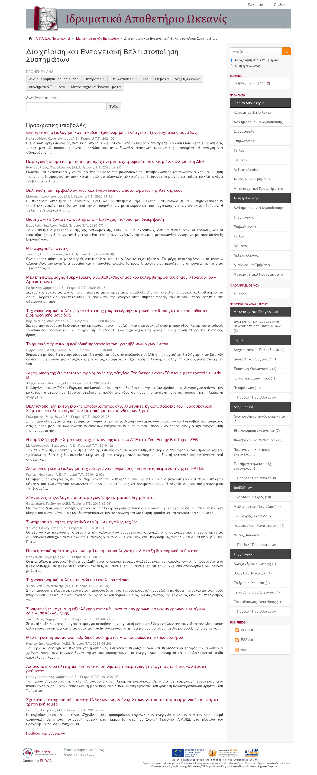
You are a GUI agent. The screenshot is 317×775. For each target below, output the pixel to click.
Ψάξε (113, 106)
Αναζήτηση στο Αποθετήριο (256, 60)
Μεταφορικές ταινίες (47, 248)
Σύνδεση (240, 293)
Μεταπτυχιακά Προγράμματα (96, 86)
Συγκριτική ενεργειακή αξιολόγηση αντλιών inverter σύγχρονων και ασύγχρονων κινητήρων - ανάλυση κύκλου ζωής (117, 611)
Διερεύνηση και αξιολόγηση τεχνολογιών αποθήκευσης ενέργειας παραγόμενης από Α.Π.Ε (115, 468)
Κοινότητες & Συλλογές (253, 112)
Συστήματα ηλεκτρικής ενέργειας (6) (252, 466)
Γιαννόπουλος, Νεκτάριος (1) (257, 601)
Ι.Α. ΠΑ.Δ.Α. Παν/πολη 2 (52, 38)
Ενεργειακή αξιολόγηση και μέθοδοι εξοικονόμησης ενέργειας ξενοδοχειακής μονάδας (111, 132)
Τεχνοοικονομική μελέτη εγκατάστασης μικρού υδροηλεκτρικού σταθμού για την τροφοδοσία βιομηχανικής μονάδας (116, 312)
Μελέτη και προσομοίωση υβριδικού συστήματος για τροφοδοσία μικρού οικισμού (104, 637)
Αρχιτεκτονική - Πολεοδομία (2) (259, 349)
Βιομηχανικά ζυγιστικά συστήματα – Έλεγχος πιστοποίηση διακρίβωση (95, 219)
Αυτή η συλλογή (247, 65)
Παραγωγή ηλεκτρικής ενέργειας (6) (252, 451)
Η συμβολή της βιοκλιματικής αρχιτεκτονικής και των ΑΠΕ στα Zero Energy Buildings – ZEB (112, 439)
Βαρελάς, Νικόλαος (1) (253, 573)
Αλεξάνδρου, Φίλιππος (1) (255, 563)
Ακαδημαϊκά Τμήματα (47, 86)
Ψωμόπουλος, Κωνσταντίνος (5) (259, 525)
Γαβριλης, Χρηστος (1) (252, 582)
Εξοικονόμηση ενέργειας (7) (257, 430)
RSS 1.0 (247, 629)
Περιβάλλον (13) (247, 387)
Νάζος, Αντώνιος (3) (250, 535)
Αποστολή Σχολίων (79, 754)
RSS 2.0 (247, 639)
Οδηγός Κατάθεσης (249, 83)
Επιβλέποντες (121, 78)
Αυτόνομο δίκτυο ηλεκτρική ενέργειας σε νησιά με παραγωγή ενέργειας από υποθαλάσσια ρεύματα (116, 668)
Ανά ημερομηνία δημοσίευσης (53, 78)
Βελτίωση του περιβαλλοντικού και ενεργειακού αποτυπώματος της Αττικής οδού (104, 190)
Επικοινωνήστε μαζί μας (84, 749)
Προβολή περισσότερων (45, 733)
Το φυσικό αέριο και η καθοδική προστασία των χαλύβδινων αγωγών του (97, 343)
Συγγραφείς (94, 78)
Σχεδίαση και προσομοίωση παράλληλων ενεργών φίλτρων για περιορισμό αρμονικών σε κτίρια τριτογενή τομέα (122, 701)
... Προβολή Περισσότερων (255, 397)
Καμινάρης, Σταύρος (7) (253, 516)
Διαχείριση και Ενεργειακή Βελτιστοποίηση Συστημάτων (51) (257, 326)
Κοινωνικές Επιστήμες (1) (254, 378)
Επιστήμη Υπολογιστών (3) (255, 368)
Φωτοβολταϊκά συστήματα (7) (258, 440)
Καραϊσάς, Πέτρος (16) (252, 497)
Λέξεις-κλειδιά (187, 78)
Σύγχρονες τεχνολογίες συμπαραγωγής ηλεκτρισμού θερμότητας (90, 497)
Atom (245, 649)
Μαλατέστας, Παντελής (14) (257, 506)
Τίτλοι (144, 78)
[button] (257, 4)
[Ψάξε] (286, 51)
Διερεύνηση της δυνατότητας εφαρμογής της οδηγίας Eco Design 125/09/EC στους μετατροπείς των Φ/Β (123, 375)
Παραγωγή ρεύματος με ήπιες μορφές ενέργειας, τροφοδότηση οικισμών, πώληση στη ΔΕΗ (115, 161)
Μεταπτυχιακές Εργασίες (97, 38)
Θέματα (162, 78)
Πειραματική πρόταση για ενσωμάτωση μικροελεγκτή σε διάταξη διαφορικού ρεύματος (112, 550)
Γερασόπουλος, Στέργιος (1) (257, 592)
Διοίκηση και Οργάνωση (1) (256, 359)
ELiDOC (46, 760)
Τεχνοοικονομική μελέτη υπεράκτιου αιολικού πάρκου (78, 579)
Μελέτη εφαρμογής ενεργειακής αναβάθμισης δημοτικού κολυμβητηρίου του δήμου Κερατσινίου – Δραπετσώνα (121, 279)
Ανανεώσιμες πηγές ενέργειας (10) (260, 418)
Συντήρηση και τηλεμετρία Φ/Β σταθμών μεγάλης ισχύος (82, 521)
